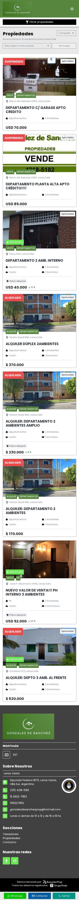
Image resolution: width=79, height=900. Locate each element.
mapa (66, 45)
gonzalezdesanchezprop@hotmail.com (35, 809)
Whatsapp (17, 895)
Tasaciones (11, 834)
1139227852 (17, 803)
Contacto (9, 842)
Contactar (41, 895)
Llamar (66, 895)
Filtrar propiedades (41, 22)
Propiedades (11, 838)
